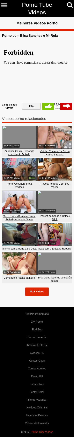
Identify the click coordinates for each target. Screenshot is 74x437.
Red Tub (37, 329)
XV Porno (37, 321)
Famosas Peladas (37, 415)
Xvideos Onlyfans (37, 407)
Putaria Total (37, 384)
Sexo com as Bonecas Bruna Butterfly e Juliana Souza (19, 218)
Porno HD (37, 376)
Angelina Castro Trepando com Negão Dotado (19, 153)
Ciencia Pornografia (37, 313)
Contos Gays (37, 360)
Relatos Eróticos (37, 345)
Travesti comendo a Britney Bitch (54, 218)
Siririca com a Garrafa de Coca (19, 248)
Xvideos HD (37, 352)
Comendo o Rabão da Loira (19, 277)
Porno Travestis (37, 337)
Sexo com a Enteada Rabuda (54, 248)
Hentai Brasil (37, 391)
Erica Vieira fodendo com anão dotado (54, 279)
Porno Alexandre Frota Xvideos (19, 185)
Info (31, 106)
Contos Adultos (37, 368)
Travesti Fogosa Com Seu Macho (54, 185)
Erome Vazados (37, 399)
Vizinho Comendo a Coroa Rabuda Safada (55, 153)
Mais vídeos (37, 291)
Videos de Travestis (37, 423)
